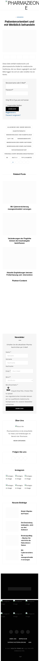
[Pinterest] (19, 57)
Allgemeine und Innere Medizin (19, 127)
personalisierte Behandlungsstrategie (19, 154)
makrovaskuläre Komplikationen (19, 142)
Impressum (23, 639)
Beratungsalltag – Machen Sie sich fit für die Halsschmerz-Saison (19, 359)
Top (20, 657)
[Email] (26, 57)
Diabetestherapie (19, 131)
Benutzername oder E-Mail (16, 83)
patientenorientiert (19, 150)
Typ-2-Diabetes (26, 157)
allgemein (19, 315)
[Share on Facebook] (7, 57)
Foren (19, 394)
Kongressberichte (24, 138)
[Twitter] (17, 632)
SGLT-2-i (14, 157)
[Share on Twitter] (13, 57)
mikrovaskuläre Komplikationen (19, 146)
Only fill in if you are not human (17, 100)
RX (7, 157)
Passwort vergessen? (13, 115)
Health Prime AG (17, 648)
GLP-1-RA (10, 138)
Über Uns (12, 639)
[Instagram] (22, 632)
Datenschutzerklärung (17, 642)
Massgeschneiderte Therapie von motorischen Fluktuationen (19, 438)
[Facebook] (11, 632)
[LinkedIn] (32, 57)
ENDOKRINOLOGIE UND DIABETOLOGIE (19, 135)
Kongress (20, 17)
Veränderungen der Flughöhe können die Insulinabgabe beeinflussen (19, 241)
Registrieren (10, 112)
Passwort (9, 90)
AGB (29, 642)
